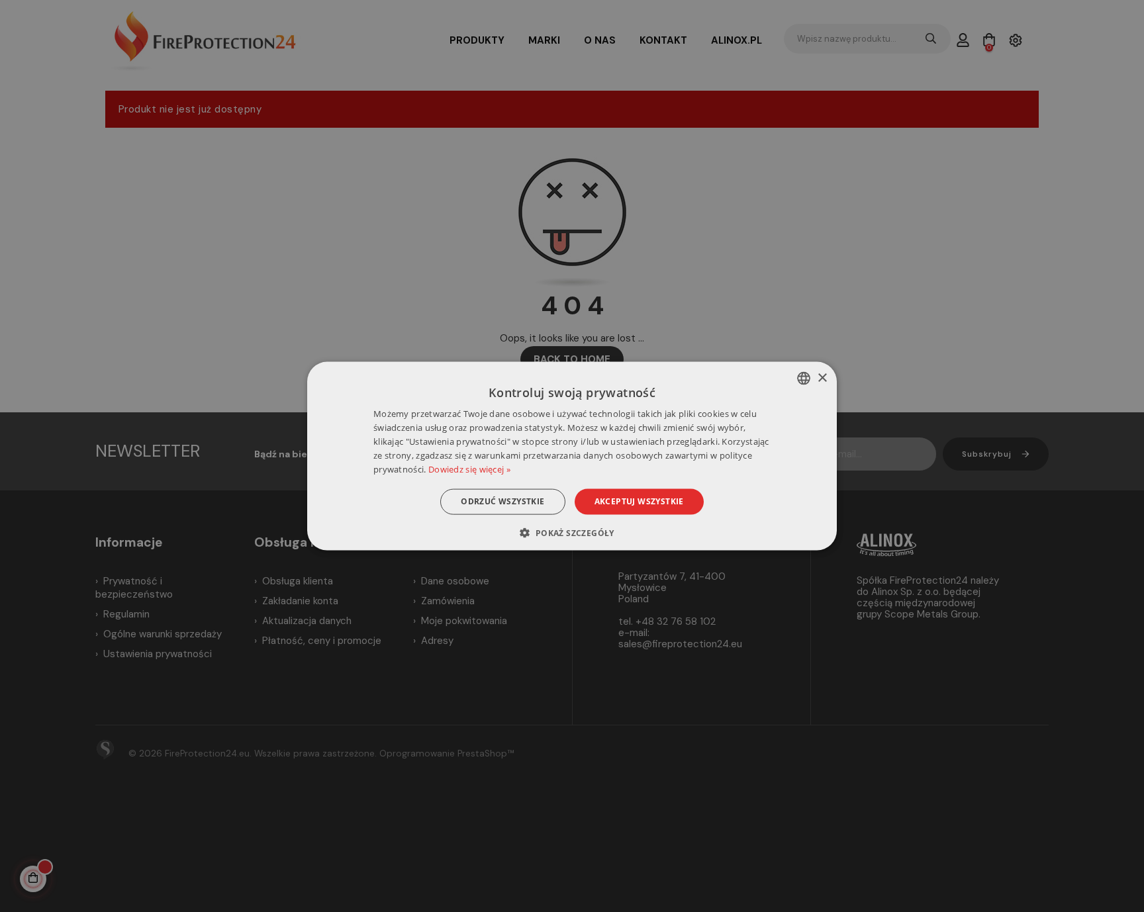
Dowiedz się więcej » (469, 469)
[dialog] (572, 456)
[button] (572, 532)
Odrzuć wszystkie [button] (502, 501)
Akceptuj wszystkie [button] (639, 501)
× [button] (822, 378)
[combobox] (803, 378)
